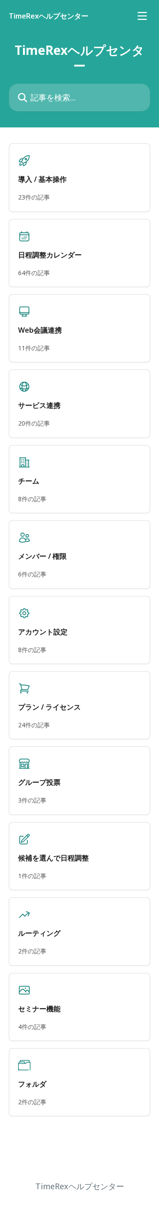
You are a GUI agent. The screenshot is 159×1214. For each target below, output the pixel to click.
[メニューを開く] (142, 16)
